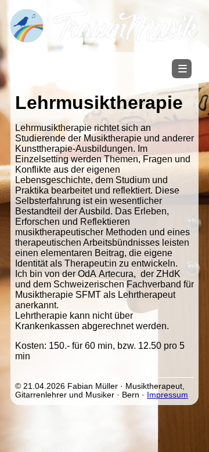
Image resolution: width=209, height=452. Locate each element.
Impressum (167, 395)
